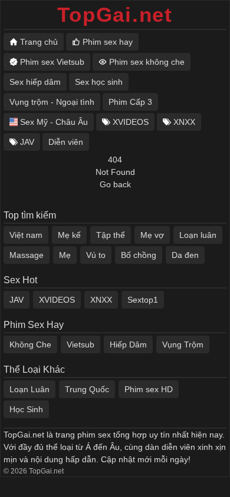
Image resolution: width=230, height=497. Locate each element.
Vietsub (80, 344)
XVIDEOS (57, 299)
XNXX (101, 299)
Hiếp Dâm (128, 344)
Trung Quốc (87, 389)
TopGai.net (115, 14)
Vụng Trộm (182, 344)
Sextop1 (142, 299)
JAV (16, 299)
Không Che (30, 344)
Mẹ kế (69, 235)
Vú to (96, 255)
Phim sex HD (148, 389)
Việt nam (25, 235)
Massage (26, 255)
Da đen (185, 255)
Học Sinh (26, 409)
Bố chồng (138, 255)
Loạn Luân (29, 389)
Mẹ (65, 255)
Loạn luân (197, 235)
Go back (115, 184)
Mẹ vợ (152, 235)
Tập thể (110, 235)
